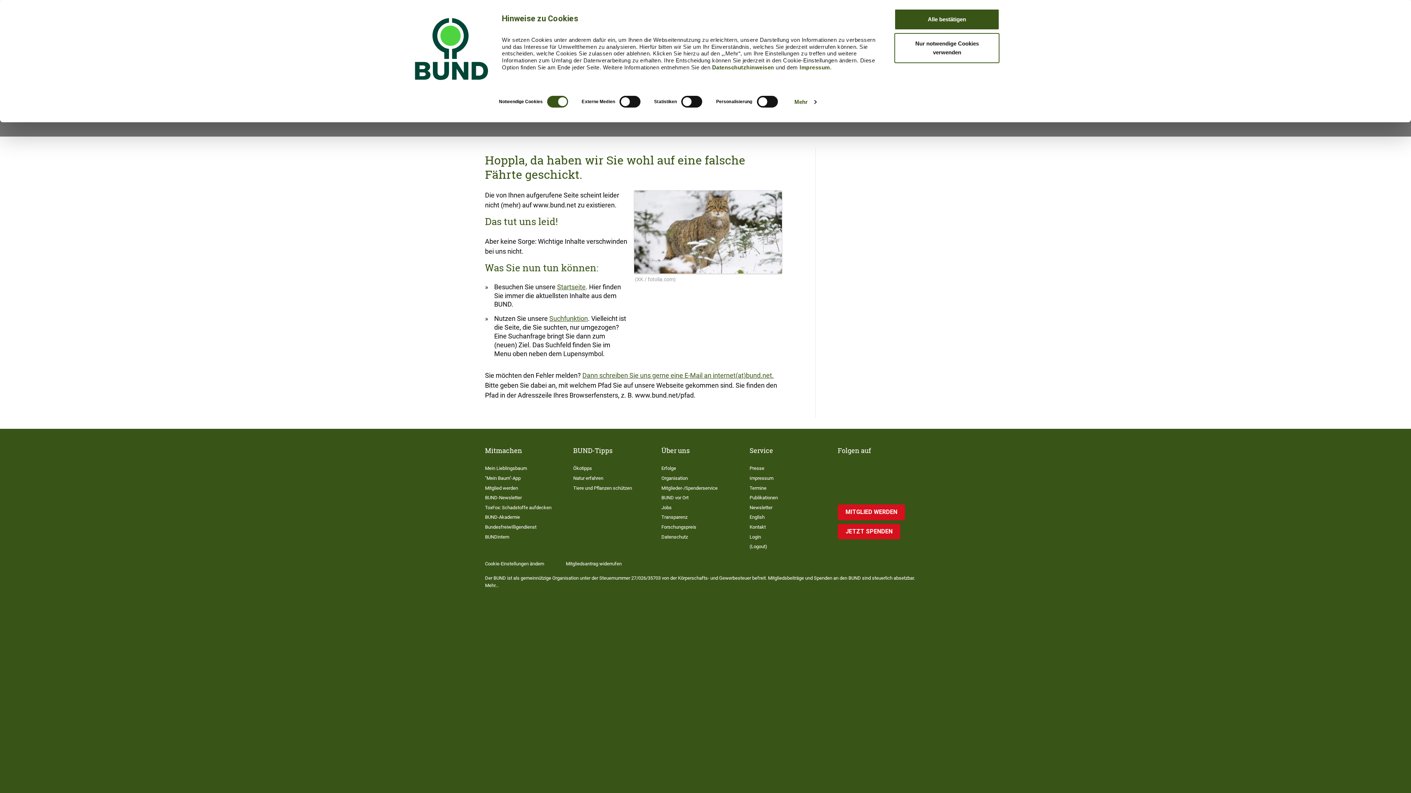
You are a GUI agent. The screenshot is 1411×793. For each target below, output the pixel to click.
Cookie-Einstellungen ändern (514, 563)
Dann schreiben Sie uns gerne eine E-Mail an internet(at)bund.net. (678, 375)
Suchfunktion (568, 318)
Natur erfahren (588, 478)
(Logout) (758, 546)
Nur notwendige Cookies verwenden (947, 47)
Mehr (801, 102)
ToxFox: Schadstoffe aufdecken (518, 507)
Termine (758, 488)
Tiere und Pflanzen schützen (602, 488)
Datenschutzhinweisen (743, 67)
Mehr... (492, 585)
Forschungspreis (678, 527)
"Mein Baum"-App (503, 478)
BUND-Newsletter (503, 497)
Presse (757, 468)
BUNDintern (497, 537)
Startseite (571, 287)
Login (755, 537)
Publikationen (764, 497)
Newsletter (761, 507)
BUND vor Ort (675, 497)
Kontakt (758, 527)
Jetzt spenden (869, 531)
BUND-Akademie (502, 517)
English (757, 517)
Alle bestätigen (947, 19)
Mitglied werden (501, 488)
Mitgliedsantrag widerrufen (594, 563)
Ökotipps (582, 468)
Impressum (815, 67)
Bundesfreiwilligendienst (510, 527)
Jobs (666, 507)
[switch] (630, 102)
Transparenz (674, 517)
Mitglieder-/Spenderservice (689, 488)
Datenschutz (674, 537)
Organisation (674, 478)
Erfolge (668, 468)
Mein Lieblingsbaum (506, 468)
